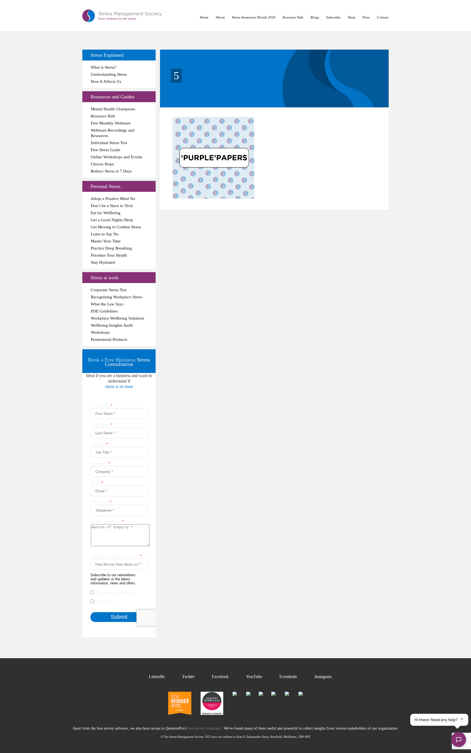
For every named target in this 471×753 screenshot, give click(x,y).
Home (204, 17)
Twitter (188, 676)
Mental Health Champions (113, 109)
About (220, 17)
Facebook (220, 676)
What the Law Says (107, 304)
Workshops (100, 332)
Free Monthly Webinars (111, 123)
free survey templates (205, 728)
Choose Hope (102, 164)
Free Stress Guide (105, 150)
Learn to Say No (105, 234)
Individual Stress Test (109, 143)
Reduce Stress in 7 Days (111, 171)
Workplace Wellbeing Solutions (117, 318)
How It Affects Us (106, 81)
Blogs (314, 17)
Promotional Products (109, 339)
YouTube (254, 676)
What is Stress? (103, 67)
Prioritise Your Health (109, 255)
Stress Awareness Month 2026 (254, 17)
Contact (383, 17)
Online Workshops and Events (116, 157)
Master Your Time (106, 241)
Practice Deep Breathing (111, 248)
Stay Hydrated (103, 262)
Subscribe (333, 17)
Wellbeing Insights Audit (112, 325)
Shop (351, 17)
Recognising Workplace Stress (116, 297)
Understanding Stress (109, 74)
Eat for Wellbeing (105, 213)
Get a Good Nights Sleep (112, 220)
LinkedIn (157, 676)
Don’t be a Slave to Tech (112, 206)
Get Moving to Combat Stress (116, 227)
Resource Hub (293, 17)
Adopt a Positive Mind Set (113, 198)
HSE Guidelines (104, 311)
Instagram (323, 676)
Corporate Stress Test (108, 290)
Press (366, 17)
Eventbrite (288, 676)
